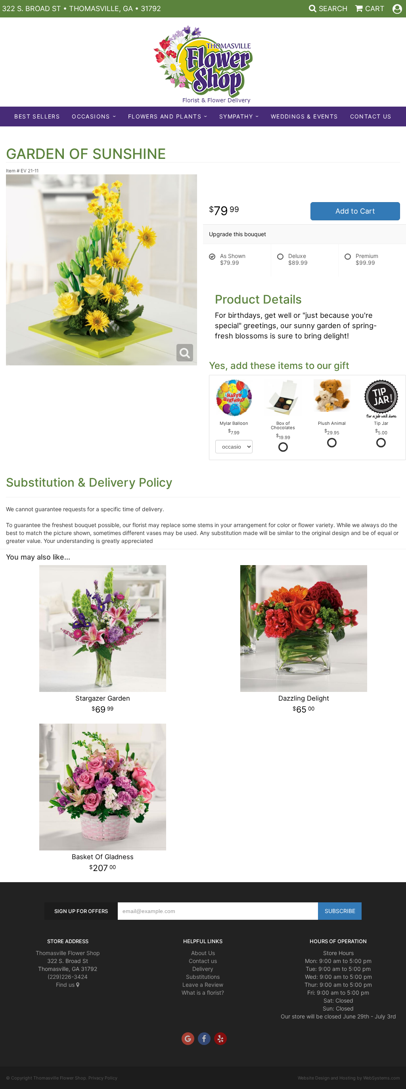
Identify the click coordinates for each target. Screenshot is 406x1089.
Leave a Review (202, 984)
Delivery (202, 968)
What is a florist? (203, 992)
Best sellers (37, 116)
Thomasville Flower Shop (68, 953)
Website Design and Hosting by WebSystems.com (349, 1078)
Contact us (203, 960)
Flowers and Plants (164, 116)
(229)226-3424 (68, 976)
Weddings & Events (304, 116)
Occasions (91, 116)
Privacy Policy (102, 1078)
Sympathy (236, 116)
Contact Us (371, 116)
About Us (203, 953)
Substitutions (203, 976)
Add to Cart (355, 211)
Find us (66, 984)
